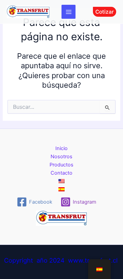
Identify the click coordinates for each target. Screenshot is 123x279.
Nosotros (61, 156)
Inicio (61, 148)
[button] (104, 12)
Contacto (61, 173)
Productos (61, 165)
